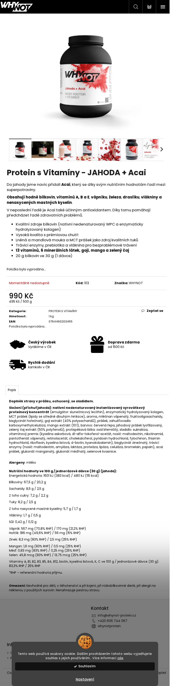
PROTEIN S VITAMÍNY (63, 311)
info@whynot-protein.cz (117, 615)
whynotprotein (109, 626)
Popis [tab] (12, 390)
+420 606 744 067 (112, 621)
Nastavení (85, 679)
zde (120, 658)
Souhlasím (87, 666)
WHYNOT (136, 283)
